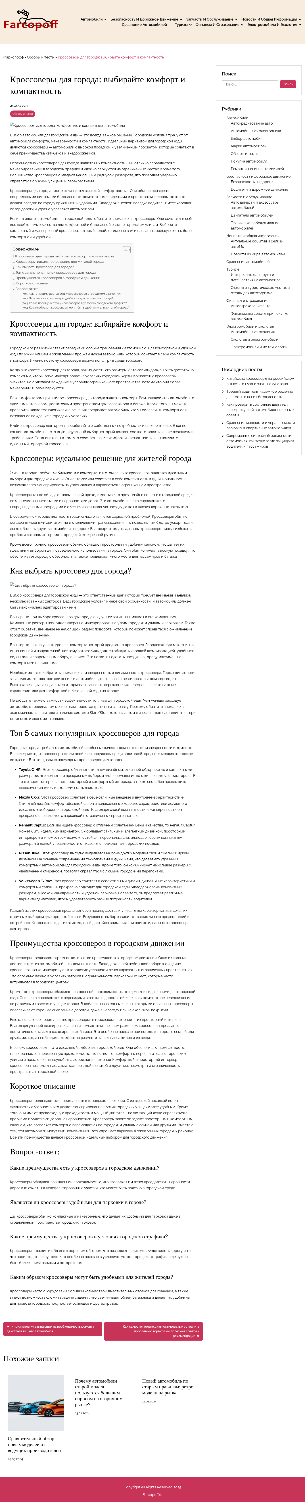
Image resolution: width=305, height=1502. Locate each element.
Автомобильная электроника (256, 131)
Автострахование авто (251, 306)
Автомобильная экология (253, 332)
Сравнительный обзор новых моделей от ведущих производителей (34, 1444)
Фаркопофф (13, 57)
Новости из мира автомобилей (258, 254)
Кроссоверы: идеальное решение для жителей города (60, 262)
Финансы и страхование (218, 25)
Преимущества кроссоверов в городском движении (58, 278)
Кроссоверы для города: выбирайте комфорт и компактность (64, 256)
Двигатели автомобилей (252, 215)
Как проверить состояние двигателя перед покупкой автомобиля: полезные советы (260, 409)
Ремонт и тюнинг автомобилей (257, 169)
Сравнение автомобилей (144, 25)
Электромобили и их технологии (259, 347)
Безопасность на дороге (252, 182)
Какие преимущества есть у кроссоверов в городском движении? (75, 293)
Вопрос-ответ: (26, 289)
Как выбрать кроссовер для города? (45, 267)
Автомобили (92, 19)
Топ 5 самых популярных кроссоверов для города (56, 273)
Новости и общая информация (269, 19)
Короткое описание (32, 283)
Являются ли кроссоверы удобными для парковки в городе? (71, 298)
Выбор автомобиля (247, 138)
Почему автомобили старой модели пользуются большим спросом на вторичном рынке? (99, 1392)
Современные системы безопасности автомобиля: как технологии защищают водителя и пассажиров (260, 441)
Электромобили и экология (272, 25)
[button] (124, 250)
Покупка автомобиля (249, 161)
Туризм (181, 25)
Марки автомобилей (249, 146)
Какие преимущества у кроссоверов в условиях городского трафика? (78, 303)
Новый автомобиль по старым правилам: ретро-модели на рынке (168, 1387)
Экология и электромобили (254, 339)
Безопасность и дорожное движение (144, 19)
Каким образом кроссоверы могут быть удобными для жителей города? (79, 307)
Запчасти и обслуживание (210, 19)
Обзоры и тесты (40, 57)
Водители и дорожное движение (259, 189)
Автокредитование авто (252, 123)
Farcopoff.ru (153, 1495)
